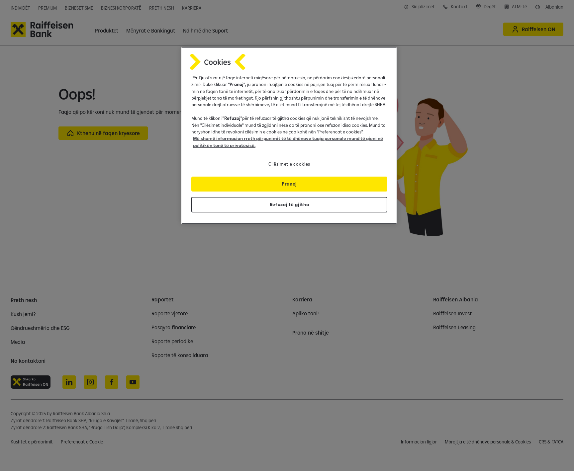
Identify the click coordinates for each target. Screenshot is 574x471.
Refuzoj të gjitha (289, 204)
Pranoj (289, 184)
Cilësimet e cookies (289, 164)
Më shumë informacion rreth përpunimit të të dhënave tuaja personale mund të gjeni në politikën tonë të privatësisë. (288, 141)
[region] (289, 135)
